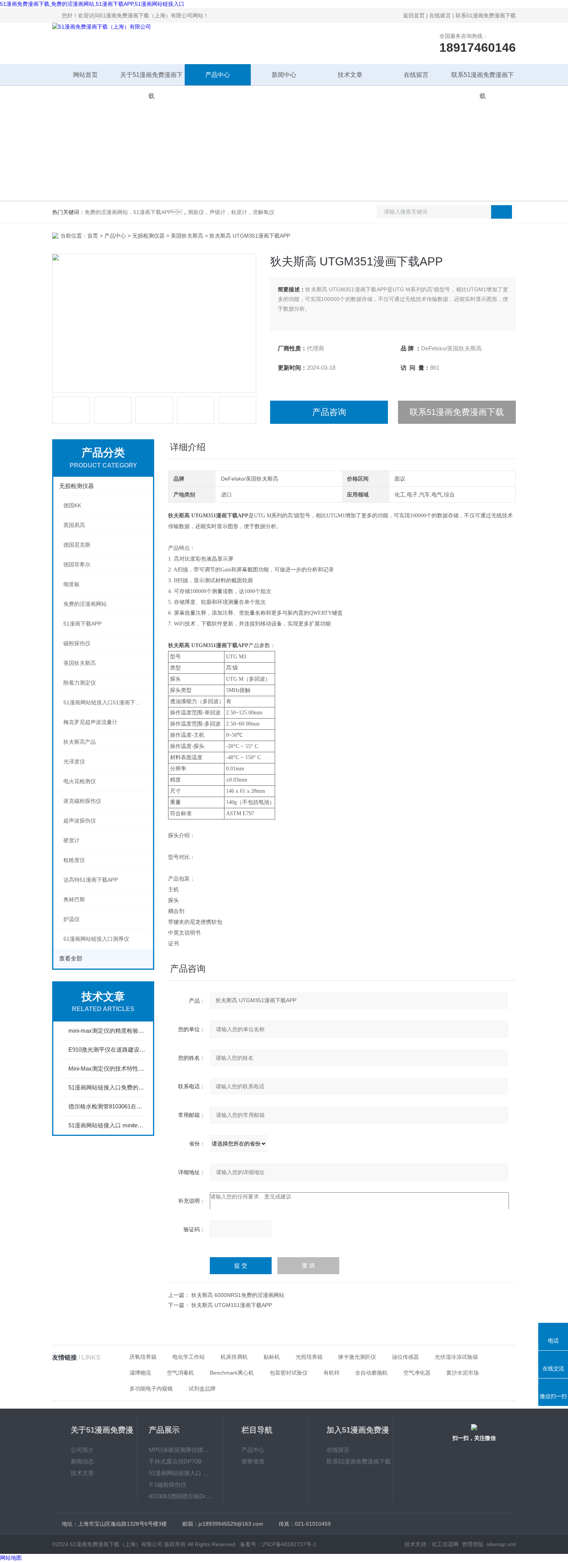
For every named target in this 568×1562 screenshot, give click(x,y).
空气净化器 (416, 1373)
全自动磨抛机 (371, 1373)
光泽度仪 (74, 761)
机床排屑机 (234, 1357)
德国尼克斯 (76, 545)
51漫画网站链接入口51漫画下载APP (107, 702)
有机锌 (331, 1373)
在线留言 (440, 15)
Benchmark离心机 (232, 1373)
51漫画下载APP (82, 623)
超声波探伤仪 (79, 821)
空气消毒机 (180, 1373)
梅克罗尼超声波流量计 (90, 722)
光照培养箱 (309, 1357)
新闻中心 (284, 74)
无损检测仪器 (148, 236)
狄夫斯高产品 (79, 742)
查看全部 (70, 958)
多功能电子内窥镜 (151, 1388)
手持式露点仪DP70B (175, 1461)
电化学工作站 (188, 1357)
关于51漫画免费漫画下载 (151, 78)
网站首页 (85, 74)
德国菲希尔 (76, 564)
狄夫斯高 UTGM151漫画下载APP (231, 1305)
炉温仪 (71, 919)
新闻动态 (82, 1461)
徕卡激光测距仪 (357, 1357)
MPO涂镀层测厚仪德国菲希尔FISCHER (180, 1449)
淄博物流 (140, 1373)
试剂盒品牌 (202, 1388)
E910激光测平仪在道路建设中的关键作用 (107, 1049)
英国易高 (74, 525)
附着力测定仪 (79, 683)
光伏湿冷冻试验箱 (456, 1357)
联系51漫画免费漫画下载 (486, 15)
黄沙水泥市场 (462, 1373)
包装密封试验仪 (289, 1373)
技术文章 (350, 74)
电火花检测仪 (79, 781)
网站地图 (11, 1558)
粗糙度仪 (74, 860)
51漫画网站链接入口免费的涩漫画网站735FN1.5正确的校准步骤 (107, 1087)
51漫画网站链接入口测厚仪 (96, 939)
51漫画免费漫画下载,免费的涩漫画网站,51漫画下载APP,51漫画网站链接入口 (92, 4)
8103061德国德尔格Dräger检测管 (180, 1496)
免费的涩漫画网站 (85, 604)
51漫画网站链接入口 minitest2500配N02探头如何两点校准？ (107, 1125)
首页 (92, 236)
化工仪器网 (445, 1544)
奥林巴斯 (74, 899)
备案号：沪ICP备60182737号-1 (278, 1544)
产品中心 (217, 74)
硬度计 (71, 840)
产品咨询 (329, 412)
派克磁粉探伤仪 (82, 801)
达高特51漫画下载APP (90, 880)
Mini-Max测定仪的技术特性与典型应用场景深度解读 (107, 1068)
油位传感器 (405, 1357)
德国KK (72, 505)
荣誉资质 (253, 1461)
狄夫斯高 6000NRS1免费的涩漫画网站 (237, 1295)
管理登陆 (472, 1544)
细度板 (71, 584)
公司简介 (82, 1449)
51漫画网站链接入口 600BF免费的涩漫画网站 (180, 1473)
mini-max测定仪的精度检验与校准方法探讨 (107, 1030)
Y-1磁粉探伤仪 (167, 1484)
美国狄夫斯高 (187, 236)
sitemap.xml (501, 1544)
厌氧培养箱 (142, 1357)
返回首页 (414, 15)
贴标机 (272, 1357)
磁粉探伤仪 (76, 643)
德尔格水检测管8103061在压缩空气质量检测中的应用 (107, 1106)
